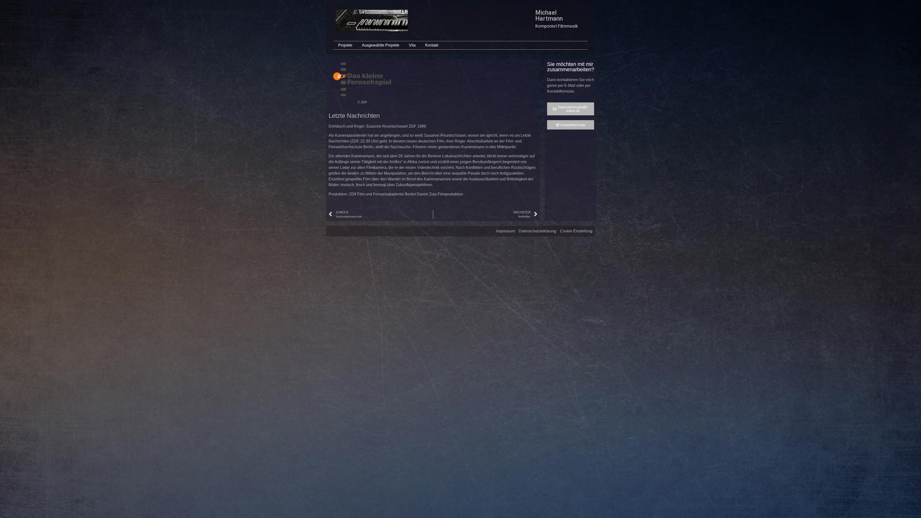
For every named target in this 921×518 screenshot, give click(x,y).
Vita (412, 45)
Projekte (345, 45)
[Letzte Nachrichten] (362, 79)
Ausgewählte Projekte (380, 45)
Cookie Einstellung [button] (576, 231)
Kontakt (431, 45)
